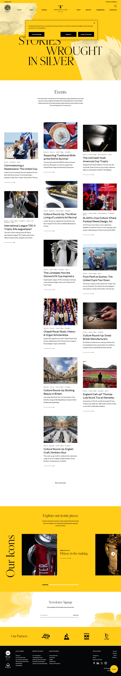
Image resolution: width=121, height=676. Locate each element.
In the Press (52, 657)
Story (19, 10)
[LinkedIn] (98, 663)
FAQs (94, 657)
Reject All (68, 34)
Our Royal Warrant (20, 657)
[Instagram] (105, 663)
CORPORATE (113, 10)
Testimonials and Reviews (22, 661)
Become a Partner (97, 659)
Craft (31, 10)
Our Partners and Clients (22, 659)
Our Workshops (36, 655)
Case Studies (19, 665)
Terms (115, 655)
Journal (44, 10)
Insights (51, 659)
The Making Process (37, 657)
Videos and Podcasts (54, 663)
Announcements (53, 655)
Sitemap (114, 657)
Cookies (114, 653)
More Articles (60, 482)
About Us (18, 655)
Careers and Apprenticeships (39, 663)
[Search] (115, 6)
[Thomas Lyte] (7, 8)
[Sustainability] (8, 664)
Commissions (100, 10)
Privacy (115, 651)
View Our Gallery (111, 1)
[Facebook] (94, 663)
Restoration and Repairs (38, 661)
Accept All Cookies (86, 34)
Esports (88, 10)
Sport (79, 10)
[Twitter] (102, 663)
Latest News (52, 661)
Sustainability (19, 663)
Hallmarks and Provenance (39, 659)
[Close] (94, 23)
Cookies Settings (36, 34)
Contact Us (7, 1)
